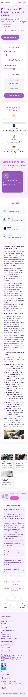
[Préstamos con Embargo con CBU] (21, 457)
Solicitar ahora (22, 2)
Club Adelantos (5, 627)
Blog (2, 625)
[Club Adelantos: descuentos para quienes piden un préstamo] (7, 457)
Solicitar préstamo (10, 37)
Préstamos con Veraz (6, 633)
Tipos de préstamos (7, 630)
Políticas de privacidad (6, 646)
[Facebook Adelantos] (2, 678)
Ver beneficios (14, 498)
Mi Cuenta (3, 623)
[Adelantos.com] (7, 2)
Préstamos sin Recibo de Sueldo (9, 638)
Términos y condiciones (7, 644)
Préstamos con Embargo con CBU (20, 463)
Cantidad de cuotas (10, 65)
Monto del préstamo (10, 51)
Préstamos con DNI (6, 636)
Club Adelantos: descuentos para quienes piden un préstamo (7, 464)
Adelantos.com (10, 335)
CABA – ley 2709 (5, 647)
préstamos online (12, 536)
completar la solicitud (10, 304)
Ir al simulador (14, 598)
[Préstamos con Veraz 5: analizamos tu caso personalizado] (7, 474)
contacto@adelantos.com (9, 681)
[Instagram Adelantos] (2, 674)
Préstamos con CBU (6, 634)
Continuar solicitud (14, 95)
